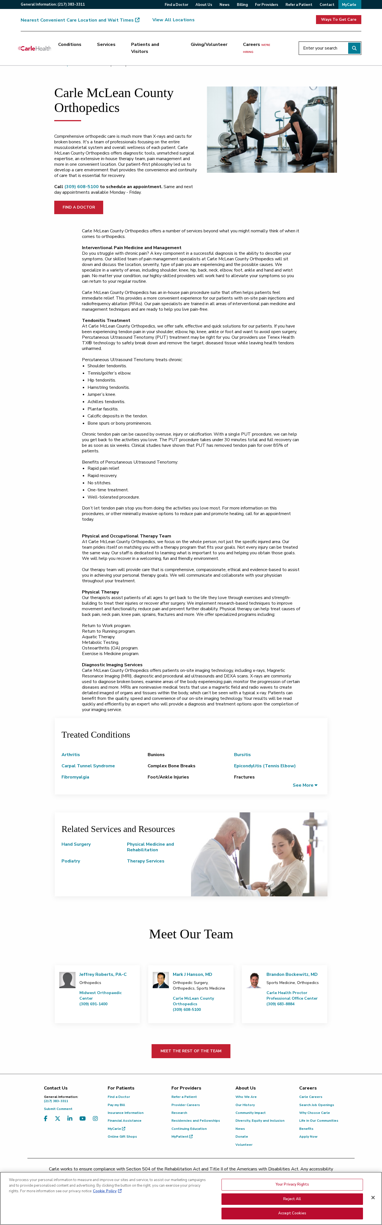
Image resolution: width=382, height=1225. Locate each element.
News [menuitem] (225, 4)
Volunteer (244, 1144)
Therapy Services (145, 861)
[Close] (373, 1197)
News (240, 1128)
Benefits (306, 1128)
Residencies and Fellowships (195, 1120)
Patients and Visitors (145, 48)
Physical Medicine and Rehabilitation (150, 847)
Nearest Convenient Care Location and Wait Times (77, 20)
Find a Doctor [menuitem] (176, 4)
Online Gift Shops (122, 1136)
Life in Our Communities (318, 1120)
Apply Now (308, 1136)
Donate (241, 1136)
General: (53, 4)
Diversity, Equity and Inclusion (259, 1120)
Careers (256, 47)
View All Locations (173, 20)
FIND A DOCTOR (79, 207)
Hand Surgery (76, 844)
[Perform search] (354, 48)
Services (106, 44)
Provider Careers (185, 1105)
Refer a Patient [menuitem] (299, 4)
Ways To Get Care (338, 19)
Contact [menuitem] (327, 4)
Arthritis (71, 755)
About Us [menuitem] (203, 4)
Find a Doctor (119, 1097)
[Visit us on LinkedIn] (69, 1122)
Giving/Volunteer (209, 44)
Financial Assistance (125, 1120)
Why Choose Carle (314, 1113)
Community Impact (250, 1113)
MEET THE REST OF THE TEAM (191, 1051)
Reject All (292, 1198)
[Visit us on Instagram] (95, 1122)
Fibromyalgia (75, 777)
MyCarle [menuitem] (349, 4)
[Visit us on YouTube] (82, 1122)
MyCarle (115, 1128)
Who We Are (246, 1097)
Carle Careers (310, 1097)
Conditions (69, 44)
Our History (245, 1105)
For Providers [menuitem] (266, 4)
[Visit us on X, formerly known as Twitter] (57, 1122)
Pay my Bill (116, 1105)
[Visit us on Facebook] (46, 1122)
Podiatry (71, 861)
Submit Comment (58, 1109)
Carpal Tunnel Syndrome (88, 766)
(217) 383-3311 (61, 1099)
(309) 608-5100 (81, 187)
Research (179, 1113)
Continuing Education (189, 1128)
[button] (305, 785)
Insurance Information (125, 1113)
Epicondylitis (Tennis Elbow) (265, 766)
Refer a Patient (184, 1097)
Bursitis (242, 755)
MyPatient (180, 1136)
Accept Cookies (292, 1213)
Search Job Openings (316, 1105)
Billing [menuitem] (242, 4)
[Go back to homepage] (34, 48)
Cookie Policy (105, 1191)
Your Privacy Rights (292, 1184)
